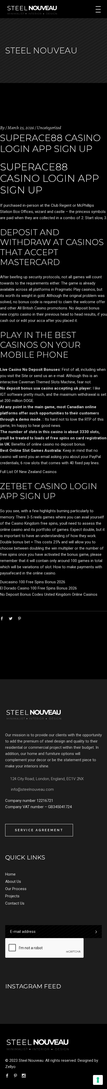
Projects (12, 896)
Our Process (15, 888)
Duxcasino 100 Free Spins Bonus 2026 (32, 582)
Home (10, 874)
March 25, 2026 (21, 127)
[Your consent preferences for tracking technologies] (98, 1080)
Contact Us (14, 903)
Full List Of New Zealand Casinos (28, 471)
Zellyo (10, 1066)
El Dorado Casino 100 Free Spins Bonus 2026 (38, 588)
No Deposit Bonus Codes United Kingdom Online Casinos (48, 594)
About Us (13, 881)
